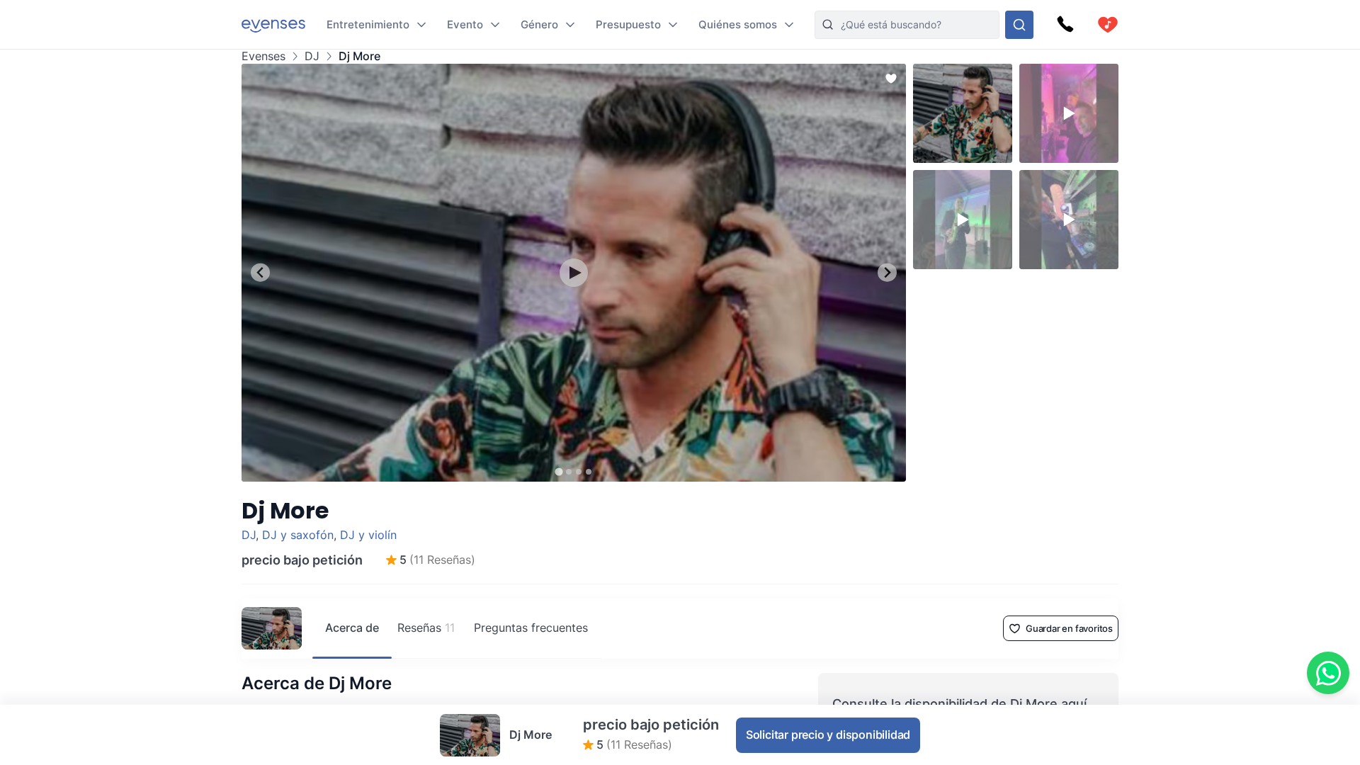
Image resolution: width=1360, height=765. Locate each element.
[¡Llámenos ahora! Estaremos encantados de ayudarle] (1065, 24)
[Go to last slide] (260, 272)
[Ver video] (574, 273)
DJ (312, 56)
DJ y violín (368, 535)
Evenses (263, 56)
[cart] (1107, 24)
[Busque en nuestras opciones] (1019, 25)
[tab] (558, 471)
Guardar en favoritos (1069, 628)
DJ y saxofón (298, 535)
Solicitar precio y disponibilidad (828, 734)
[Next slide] (887, 272)
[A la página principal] (273, 24)
